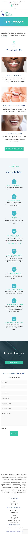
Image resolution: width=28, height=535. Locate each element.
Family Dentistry (14, 512)
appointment (4, 36)
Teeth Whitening (14, 517)
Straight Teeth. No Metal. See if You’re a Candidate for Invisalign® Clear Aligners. (14, 239)
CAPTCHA (3, 428)
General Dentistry (14, 514)
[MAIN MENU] (25, 13)
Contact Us (14, 504)
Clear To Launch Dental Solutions (16, 531)
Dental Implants (14, 510)
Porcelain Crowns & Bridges (14, 520)
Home (14, 501)
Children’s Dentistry (14, 522)
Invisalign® (14, 518)
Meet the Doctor (14, 503)
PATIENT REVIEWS (14, 525)
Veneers (14, 515)
